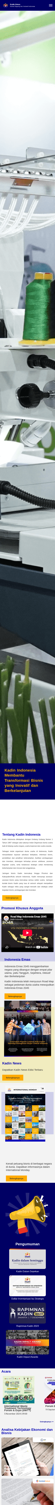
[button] (12, 898)
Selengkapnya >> (47, 1422)
